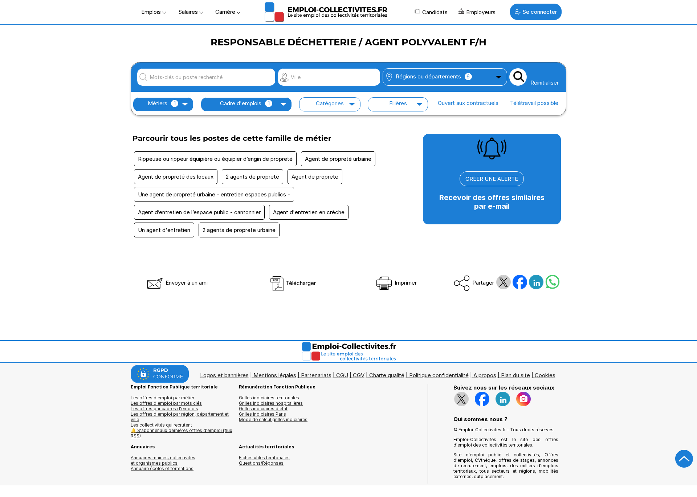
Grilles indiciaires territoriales (269, 397)
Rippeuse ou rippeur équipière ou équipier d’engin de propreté (215, 158)
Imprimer (405, 282)
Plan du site (515, 375)
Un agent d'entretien (164, 230)
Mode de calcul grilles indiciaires (273, 419)
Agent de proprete (315, 176)
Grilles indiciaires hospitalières (271, 403)
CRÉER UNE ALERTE (491, 178)
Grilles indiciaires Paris (262, 414)
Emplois (151, 11)
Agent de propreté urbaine (338, 158)
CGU (342, 375)
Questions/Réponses (261, 463)
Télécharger (300, 283)
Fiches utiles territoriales (264, 457)
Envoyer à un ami (186, 282)
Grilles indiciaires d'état (263, 408)
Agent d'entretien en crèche (309, 212)
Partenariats (316, 375)
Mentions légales (274, 375)
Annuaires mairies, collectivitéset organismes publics (163, 460)
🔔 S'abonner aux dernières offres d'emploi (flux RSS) (181, 433)
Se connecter (539, 11)
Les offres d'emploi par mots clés (166, 403)
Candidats (435, 12)
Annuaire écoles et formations (162, 468)
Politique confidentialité (439, 375)
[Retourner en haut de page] (684, 459)
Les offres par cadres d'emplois (164, 408)
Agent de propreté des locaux (175, 176)
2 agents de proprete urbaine (239, 230)
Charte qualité (386, 375)
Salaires (188, 11)
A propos (484, 375)
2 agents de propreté (252, 176)
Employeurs (481, 12)
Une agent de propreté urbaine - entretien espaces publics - (214, 194)
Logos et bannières (224, 375)
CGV (358, 375)
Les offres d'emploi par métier (162, 397)
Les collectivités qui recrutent (161, 425)
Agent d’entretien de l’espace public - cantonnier (199, 212)
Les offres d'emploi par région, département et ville (180, 416)
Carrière (226, 11)
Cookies (545, 375)
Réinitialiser (544, 82)
